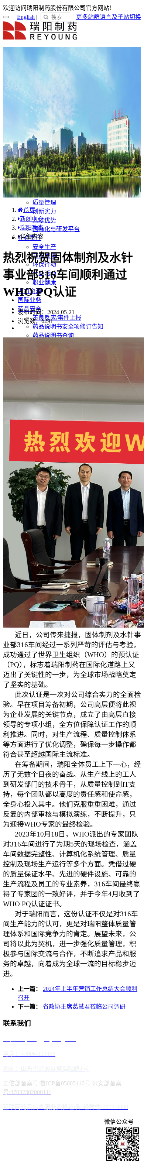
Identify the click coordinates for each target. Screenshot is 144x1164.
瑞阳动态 (32, 227)
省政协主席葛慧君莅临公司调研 (84, 1006)
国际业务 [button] (29, 300)
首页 (29, 210)
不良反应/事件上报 (56, 318)
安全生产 (44, 247)
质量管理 (44, 202)
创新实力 (44, 211)
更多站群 (88, 17)
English (26, 17)
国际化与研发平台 (56, 229)
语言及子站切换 (120, 17)
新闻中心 (32, 219)
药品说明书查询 (53, 335)
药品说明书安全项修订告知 (67, 326)
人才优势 (44, 220)
